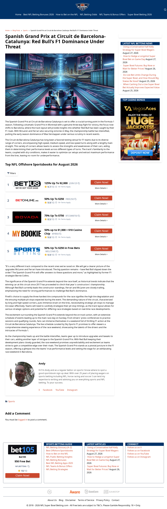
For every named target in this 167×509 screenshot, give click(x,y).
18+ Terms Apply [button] (64, 186)
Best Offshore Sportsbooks (59, 450)
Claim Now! (101, 182)
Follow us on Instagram (139, 456)
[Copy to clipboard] (79, 183)
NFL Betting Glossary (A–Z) (59, 447)
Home (18, 14)
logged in (22, 419)
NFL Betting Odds (88, 14)
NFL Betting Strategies (57, 469)
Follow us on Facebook (138, 450)
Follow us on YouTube (138, 453)
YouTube (60, 389)
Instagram (72, 389)
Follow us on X (134, 447)
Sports (25, 30)
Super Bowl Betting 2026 (140, 14)
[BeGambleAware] (68, 492)
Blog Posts (16, 30)
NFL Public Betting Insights (59, 456)
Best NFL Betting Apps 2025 (59, 463)
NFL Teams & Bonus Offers (112, 14)
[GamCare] (91, 492)
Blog (61, 500)
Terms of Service (86, 500)
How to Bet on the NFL (67, 14)
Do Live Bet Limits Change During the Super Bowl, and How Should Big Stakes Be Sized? (141, 78)
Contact (115, 500)
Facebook (47, 389)
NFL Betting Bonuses (56, 460)
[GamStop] (111, 492)
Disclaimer (70, 500)
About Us (52, 500)
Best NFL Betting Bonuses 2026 (38, 14)
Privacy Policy (103, 500)
